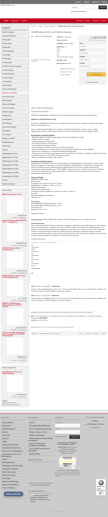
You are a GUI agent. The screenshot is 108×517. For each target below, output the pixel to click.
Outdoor (5, 180)
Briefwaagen (6, 47)
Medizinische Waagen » (9, 403)
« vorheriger (88, 333)
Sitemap (31, 422)
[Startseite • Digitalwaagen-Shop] (15, 5)
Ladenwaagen (7, 85)
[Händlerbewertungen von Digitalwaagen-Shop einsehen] (67, 469)
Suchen (102, 7)
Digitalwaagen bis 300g (10, 165)
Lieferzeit (5, 432)
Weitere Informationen (9, 475)
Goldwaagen (6, 58)
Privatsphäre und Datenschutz (11, 448)
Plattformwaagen (8, 112)
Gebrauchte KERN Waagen (10, 481)
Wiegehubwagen (8, 142)
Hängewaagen (7, 62)
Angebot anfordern (92, 82)
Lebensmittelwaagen (9, 89)
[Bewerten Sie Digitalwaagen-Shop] (67, 470)
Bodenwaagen (7, 43)
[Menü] (104, 480)
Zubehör (5, 150)
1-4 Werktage (67, 37)
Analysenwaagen (8, 32)
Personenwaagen (8, 108)
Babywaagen (6, 39)
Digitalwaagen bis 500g (10, 169)
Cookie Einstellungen (8, 488)
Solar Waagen (7, 123)
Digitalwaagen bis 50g (9, 153)
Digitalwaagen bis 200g (10, 161)
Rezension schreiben (66, 72)
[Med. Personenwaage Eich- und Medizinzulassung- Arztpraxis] (51, 316)
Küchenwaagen (7, 77)
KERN (69, 63)
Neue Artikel (6, 190)
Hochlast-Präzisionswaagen (12, 66)
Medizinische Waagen (9, 93)
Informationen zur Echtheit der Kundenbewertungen (44, 242)
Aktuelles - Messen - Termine (38, 432)
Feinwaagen (6, 55)
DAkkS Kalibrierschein (9, 472)
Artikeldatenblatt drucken (67, 69)
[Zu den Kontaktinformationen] (94, 417)
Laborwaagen (6, 81)
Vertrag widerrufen (7, 422)
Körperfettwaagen (8, 74)
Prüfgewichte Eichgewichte (10, 469)
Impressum (5, 438)
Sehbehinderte (7, 119)
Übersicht (34, 333)
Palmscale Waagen (9, 104)
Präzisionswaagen (8, 184)
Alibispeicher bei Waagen (37, 435)
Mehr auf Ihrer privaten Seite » (11, 405)
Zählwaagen (6, 146)
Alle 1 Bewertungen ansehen (65, 57)
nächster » (97, 333)
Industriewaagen (8, 70)
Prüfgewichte (6, 115)
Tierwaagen (6, 131)
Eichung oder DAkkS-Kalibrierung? (39, 426)
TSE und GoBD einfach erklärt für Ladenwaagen (39, 450)
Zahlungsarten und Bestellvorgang (12, 465)
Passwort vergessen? (61, 436)
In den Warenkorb (96, 74)
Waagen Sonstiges (8, 138)
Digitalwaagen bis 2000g (10, 176)
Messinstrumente (8, 96)
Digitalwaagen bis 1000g (10, 172)
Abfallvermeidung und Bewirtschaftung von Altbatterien (40, 439)
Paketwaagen (7, 100)
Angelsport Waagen (9, 36)
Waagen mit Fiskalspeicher (10, 484)
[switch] (101, 493)
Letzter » (103, 333)
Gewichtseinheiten (34, 454)
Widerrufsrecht (6, 426)
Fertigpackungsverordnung (10, 445)
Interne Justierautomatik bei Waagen (40, 429)
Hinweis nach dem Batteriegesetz (12, 451)
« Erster (80, 333)
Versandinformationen (8, 429)
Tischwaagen (6, 134)
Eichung (4, 459)
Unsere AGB (6, 435)
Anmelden (24, 21)
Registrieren (14, 21)
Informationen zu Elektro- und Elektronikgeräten (10, 455)
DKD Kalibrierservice (8, 462)
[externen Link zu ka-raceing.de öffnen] (94, 427)
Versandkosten (102, 40)
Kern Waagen (6, 478)
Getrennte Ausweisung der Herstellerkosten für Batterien (37, 444)
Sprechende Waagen (9, 127)
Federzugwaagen (8, 51)
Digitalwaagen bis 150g (10, 157)
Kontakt (4, 441)
